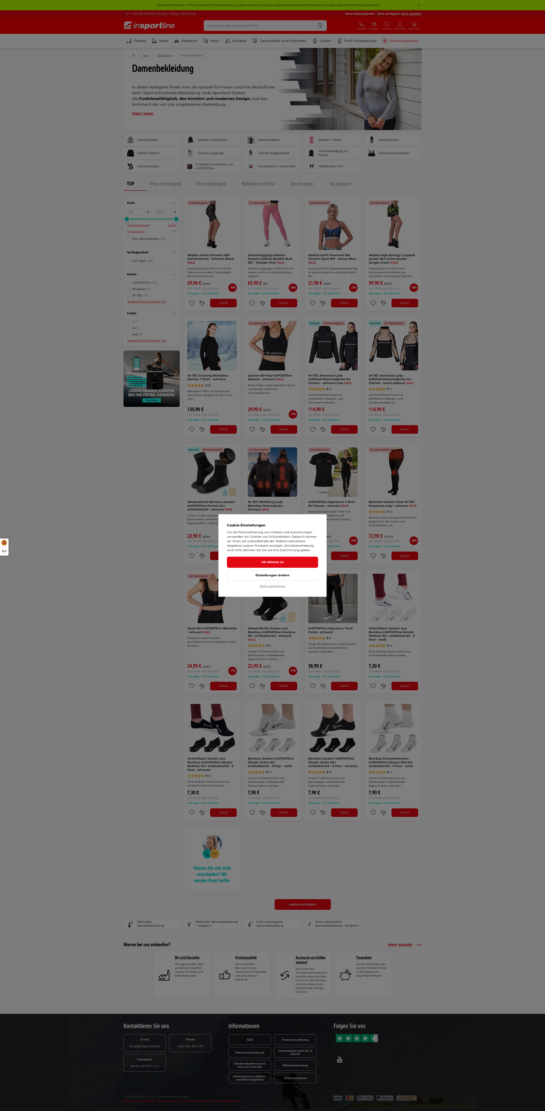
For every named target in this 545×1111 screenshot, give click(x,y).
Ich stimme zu (272, 562)
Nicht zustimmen (272, 586)
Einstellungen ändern (272, 575)
